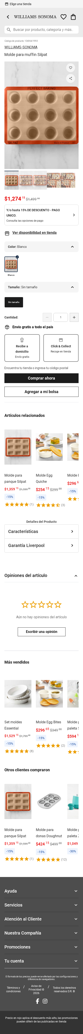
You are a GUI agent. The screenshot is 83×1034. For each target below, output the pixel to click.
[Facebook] (37, 1001)
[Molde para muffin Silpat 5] (68, 180)
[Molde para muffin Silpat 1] (11, 180)
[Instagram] (45, 1001)
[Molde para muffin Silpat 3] (40, 180)
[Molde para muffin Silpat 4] (54, 180)
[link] (17, 465)
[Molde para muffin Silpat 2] (26, 180)
